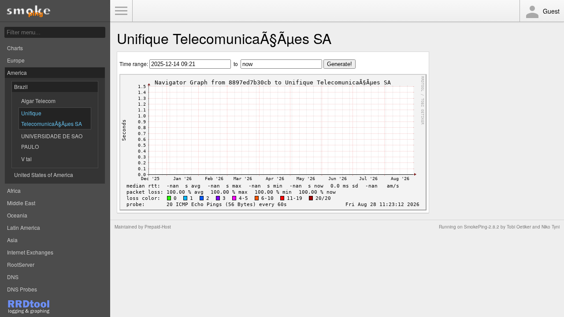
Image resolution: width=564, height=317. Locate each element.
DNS (13, 276)
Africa (14, 190)
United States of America (43, 174)
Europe (16, 60)
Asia (12, 239)
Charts (15, 48)
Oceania (17, 215)
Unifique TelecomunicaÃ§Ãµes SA (51, 118)
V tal (26, 158)
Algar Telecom (38, 100)
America (17, 72)
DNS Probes (22, 289)
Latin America (23, 227)
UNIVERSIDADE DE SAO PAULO (51, 141)
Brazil (21, 86)
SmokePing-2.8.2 (481, 227)
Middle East (21, 202)
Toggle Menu (121, 11)
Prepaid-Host (158, 227)
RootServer (20, 264)
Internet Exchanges (30, 252)
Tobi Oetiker (519, 227)
